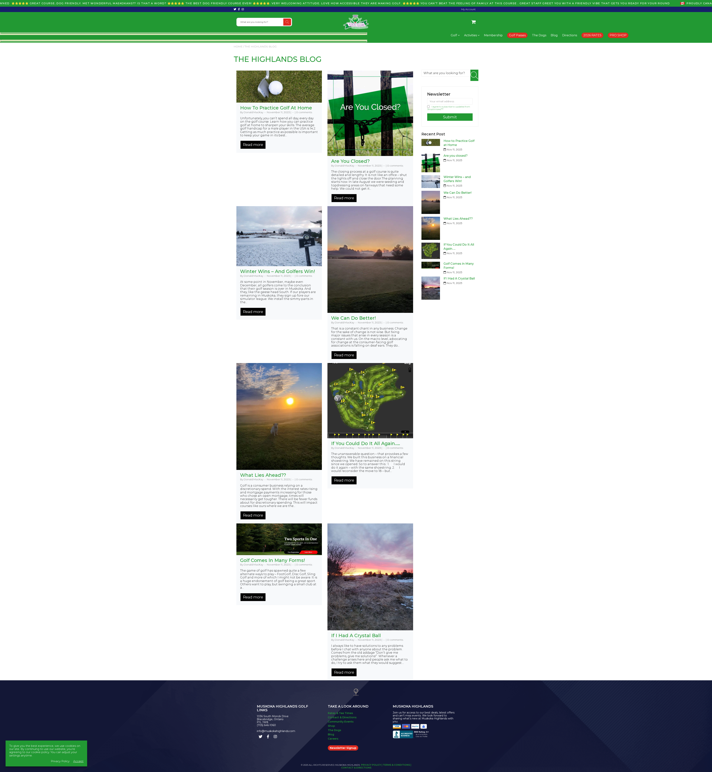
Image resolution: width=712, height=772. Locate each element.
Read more (253, 144)
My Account (468, 9)
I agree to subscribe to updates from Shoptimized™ (448, 108)
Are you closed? (350, 161)
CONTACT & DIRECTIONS (356, 767)
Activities (471, 35)
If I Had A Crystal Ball (356, 635)
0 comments (304, 112)
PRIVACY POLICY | (372, 764)
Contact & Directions (342, 717)
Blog (554, 35)
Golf (454, 35)
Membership (493, 35)
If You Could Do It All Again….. (365, 443)
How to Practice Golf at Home (276, 108)
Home (238, 46)
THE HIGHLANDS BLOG (278, 59)
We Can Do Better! (353, 318)
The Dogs (539, 35)
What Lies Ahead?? (263, 475)
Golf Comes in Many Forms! (272, 560)
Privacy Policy (60, 761)
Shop (331, 726)
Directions (569, 35)
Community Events (341, 721)
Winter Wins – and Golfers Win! (277, 271)
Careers (333, 738)
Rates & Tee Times (340, 713)
